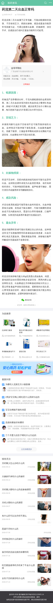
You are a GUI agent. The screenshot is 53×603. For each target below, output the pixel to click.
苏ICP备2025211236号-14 (34, 594)
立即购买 (26, 84)
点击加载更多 (26, 449)
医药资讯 (12, 3)
